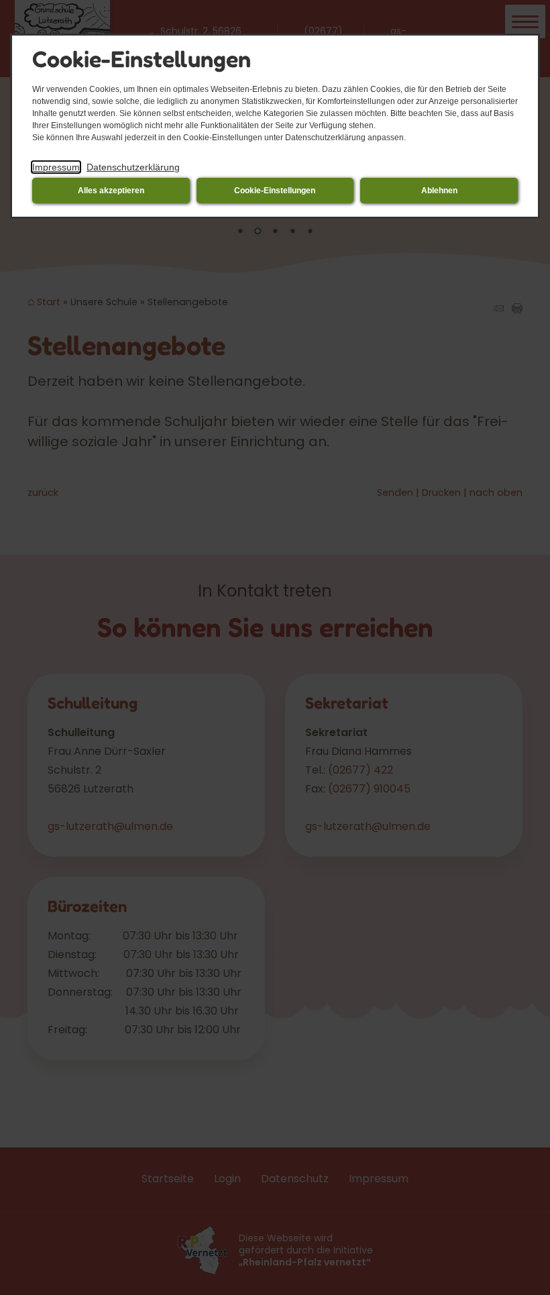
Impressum (56, 167)
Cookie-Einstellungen (274, 190)
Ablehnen (439, 190)
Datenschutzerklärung (133, 167)
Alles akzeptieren (111, 190)
